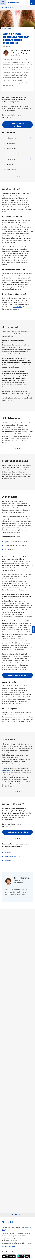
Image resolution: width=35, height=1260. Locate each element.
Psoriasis (8, 860)
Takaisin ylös (16, 1215)
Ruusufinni (8, 852)
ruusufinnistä (17, 307)
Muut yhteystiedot (8, 1246)
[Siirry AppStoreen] (9, 1256)
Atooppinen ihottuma (12, 856)
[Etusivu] (14, 3)
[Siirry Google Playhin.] (23, 1256)
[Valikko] (32, 2)
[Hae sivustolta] (26, 2)
